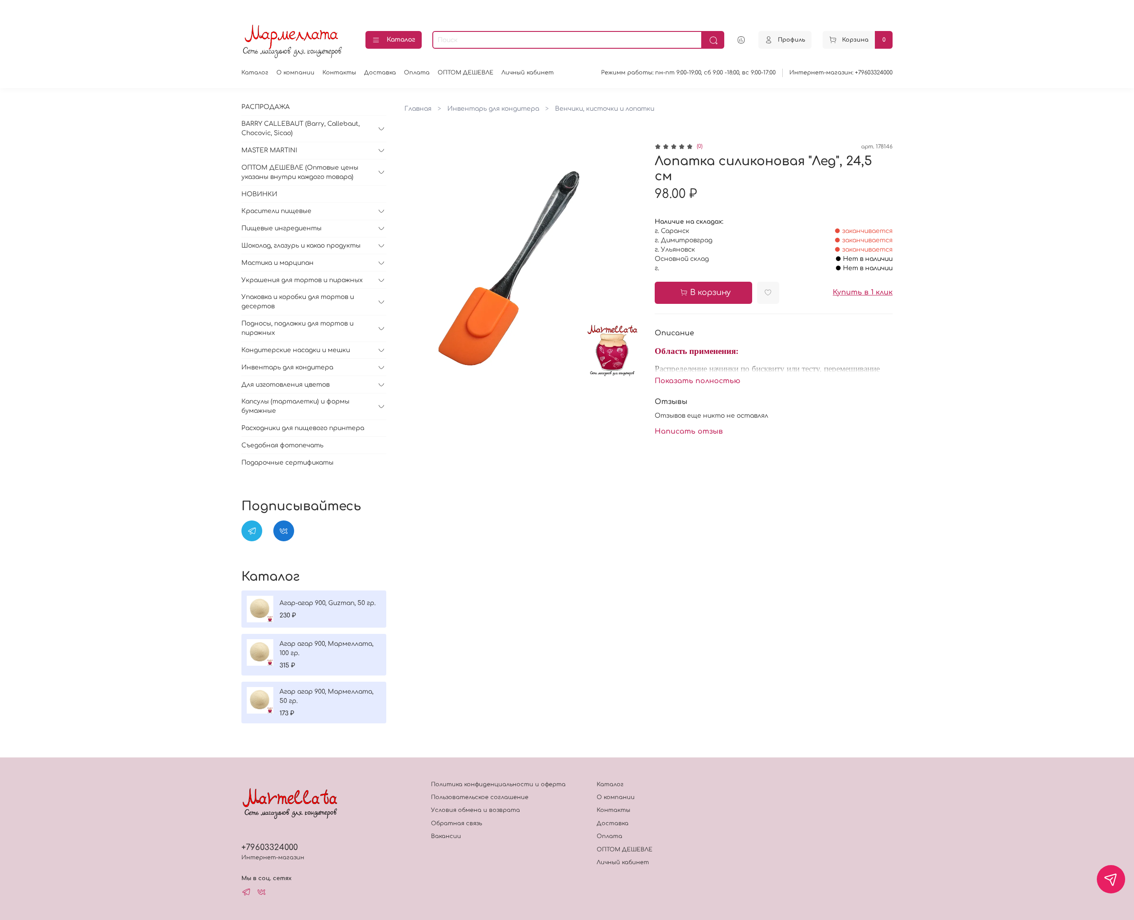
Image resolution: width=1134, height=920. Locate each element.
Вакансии (446, 836)
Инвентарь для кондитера (493, 108)
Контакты (339, 73)
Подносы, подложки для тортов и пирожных (297, 328)
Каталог (401, 39)
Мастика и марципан (277, 263)
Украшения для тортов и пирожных (302, 280)
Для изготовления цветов (285, 384)
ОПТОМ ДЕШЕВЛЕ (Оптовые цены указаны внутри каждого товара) (299, 172)
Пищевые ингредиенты (281, 228)
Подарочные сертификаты (287, 462)
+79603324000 (269, 847)
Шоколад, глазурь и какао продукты (301, 245)
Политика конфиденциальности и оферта (498, 784)
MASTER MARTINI (269, 150)
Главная (417, 108)
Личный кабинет (527, 73)
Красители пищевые (276, 211)
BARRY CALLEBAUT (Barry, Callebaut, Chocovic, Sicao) (300, 128)
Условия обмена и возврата (475, 810)
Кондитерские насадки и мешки (295, 350)
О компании (295, 73)
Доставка (380, 73)
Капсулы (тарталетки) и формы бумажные (295, 406)
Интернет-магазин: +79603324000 (841, 73)
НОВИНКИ (259, 194)
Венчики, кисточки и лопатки (604, 108)
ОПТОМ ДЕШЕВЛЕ (465, 73)
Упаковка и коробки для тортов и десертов (297, 302)
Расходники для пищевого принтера (302, 428)
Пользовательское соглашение (479, 797)
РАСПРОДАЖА (265, 107)
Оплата (417, 73)
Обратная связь (456, 823)
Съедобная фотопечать (282, 445)
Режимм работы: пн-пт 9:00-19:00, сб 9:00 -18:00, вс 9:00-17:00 (688, 73)
